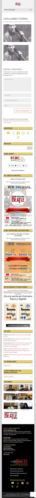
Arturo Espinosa (10, 21)
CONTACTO (13, 496)
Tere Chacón (7, 447)
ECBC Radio (7, 437)
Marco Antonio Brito (9, 449)
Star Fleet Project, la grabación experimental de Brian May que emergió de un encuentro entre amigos (17, 344)
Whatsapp (6, 454)
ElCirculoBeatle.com (9, 430)
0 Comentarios (27, 21)
